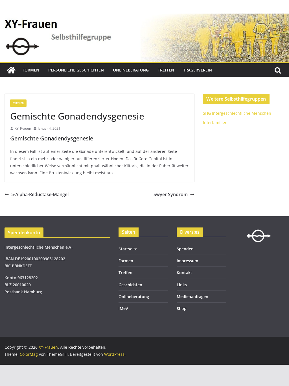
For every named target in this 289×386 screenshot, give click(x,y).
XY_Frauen (23, 128)
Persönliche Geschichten (76, 70)
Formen (31, 70)
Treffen (166, 70)
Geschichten (130, 284)
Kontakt (184, 272)
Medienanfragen (192, 296)
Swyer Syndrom (171, 194)
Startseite (128, 248)
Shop (182, 308)
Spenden (185, 248)
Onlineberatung (131, 70)
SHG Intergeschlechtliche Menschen (237, 113)
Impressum (187, 260)
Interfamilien (215, 122)
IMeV (123, 308)
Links (182, 284)
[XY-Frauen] (11, 70)
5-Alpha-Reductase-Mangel (40, 194)
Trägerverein (197, 70)
